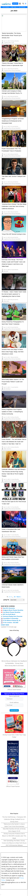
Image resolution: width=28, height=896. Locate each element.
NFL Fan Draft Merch (9, 614)
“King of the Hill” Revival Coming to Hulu (14, 234)
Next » (19, 597)
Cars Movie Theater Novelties (11, 612)
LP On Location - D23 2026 (10, 622)
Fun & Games (6, 7)
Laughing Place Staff (9, 42)
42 (14, 597)
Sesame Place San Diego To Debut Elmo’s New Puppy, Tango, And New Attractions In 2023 (12, 352)
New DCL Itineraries (9, 608)
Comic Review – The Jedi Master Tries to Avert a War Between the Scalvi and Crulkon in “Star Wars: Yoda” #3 (14, 442)
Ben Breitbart (7, 389)
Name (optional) (14, 696)
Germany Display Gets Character (12, 616)
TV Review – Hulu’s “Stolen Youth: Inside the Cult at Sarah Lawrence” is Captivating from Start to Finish (14, 294)
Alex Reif (6, 271)
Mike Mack (6, 301)
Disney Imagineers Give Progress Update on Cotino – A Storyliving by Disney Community (12, 412)
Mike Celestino (7, 449)
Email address (14, 702)
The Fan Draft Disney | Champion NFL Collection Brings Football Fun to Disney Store (14, 819)
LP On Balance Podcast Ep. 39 (11, 620)
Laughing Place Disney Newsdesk (12, 70)
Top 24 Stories (22, 7)
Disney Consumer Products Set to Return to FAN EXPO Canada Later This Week (14, 836)
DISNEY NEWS (5, 625)
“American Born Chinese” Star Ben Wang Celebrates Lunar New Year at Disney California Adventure (14, 206)
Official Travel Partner (14, 689)
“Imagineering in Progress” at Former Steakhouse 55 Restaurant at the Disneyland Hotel (13, 121)
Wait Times (13, 7)
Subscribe (15, 3)
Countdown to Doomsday (10, 618)
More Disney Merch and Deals (14, 665)
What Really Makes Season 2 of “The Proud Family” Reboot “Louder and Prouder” (13, 382)
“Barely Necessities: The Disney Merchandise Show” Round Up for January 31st (12, 35)
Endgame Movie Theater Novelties (13, 610)
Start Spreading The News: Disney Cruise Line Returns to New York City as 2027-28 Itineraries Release (14, 843)
